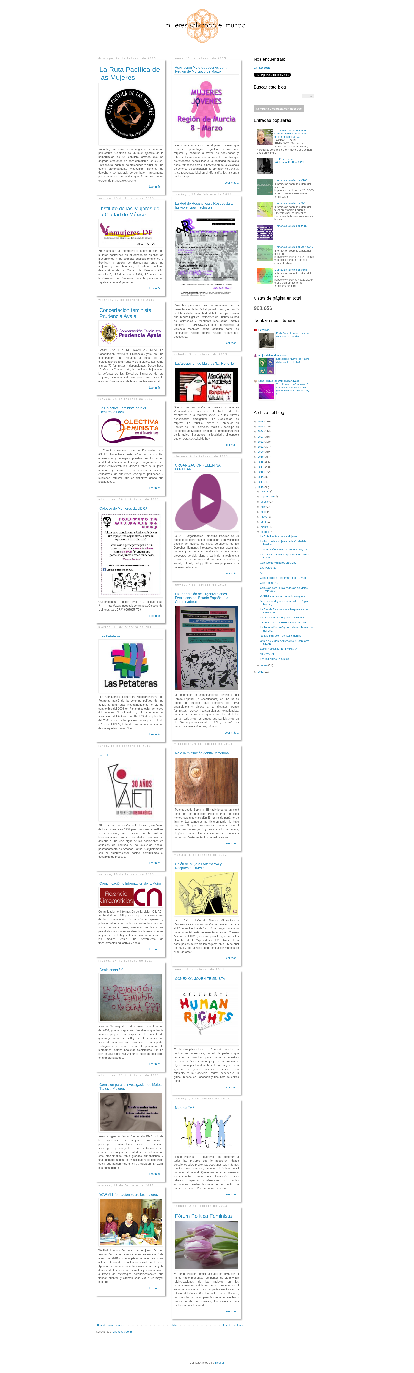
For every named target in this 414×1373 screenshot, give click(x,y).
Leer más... (156, 186)
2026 (261, 421)
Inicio (173, 1325)
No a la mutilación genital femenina (202, 753)
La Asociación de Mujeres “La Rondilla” (205, 363)
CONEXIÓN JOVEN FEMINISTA (200, 979)
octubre (265, 491)
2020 (261, 451)
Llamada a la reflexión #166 (290, 180)
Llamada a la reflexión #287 (290, 226)
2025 (261, 426)
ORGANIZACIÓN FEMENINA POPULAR (283, 622)
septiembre (267, 496)
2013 (261, 487)
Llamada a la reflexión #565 (290, 269)
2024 (261, 431)
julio (263, 506)
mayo (264, 516)
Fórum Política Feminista (203, 1216)
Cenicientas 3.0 (111, 970)
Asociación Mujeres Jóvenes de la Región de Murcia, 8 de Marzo (201, 69)
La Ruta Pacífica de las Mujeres (129, 73)
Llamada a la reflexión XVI (289, 203)
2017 (261, 466)
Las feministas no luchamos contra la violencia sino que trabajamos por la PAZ (290, 133)
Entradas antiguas (233, 1325)
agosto (265, 501)
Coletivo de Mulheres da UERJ (123, 508)
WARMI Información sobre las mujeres (128, 1194)
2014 (261, 482)
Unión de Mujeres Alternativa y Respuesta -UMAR (198, 866)
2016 (261, 471)
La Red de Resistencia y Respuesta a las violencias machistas (204, 205)
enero (264, 665)
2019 (261, 456)
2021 (261, 446)
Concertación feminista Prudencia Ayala (125, 313)
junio (264, 511)
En (262, 67)
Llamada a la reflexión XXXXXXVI (294, 246)
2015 (261, 477)
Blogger (219, 1362)
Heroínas (264, 330)
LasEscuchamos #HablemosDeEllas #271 (289, 161)
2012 (261, 671)
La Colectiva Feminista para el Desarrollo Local (122, 410)
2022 (261, 441)
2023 (261, 436)
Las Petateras (110, 636)
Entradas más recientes (111, 1325)
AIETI (103, 755)
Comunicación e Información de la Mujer (130, 883)
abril (264, 521)
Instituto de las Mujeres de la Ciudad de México (129, 211)
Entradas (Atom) (122, 1331)
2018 (261, 461)
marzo (265, 526)
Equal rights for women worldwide (279, 381)
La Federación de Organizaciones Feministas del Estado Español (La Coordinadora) (201, 598)
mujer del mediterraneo (272, 355)
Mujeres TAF (184, 1107)
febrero (265, 531)
